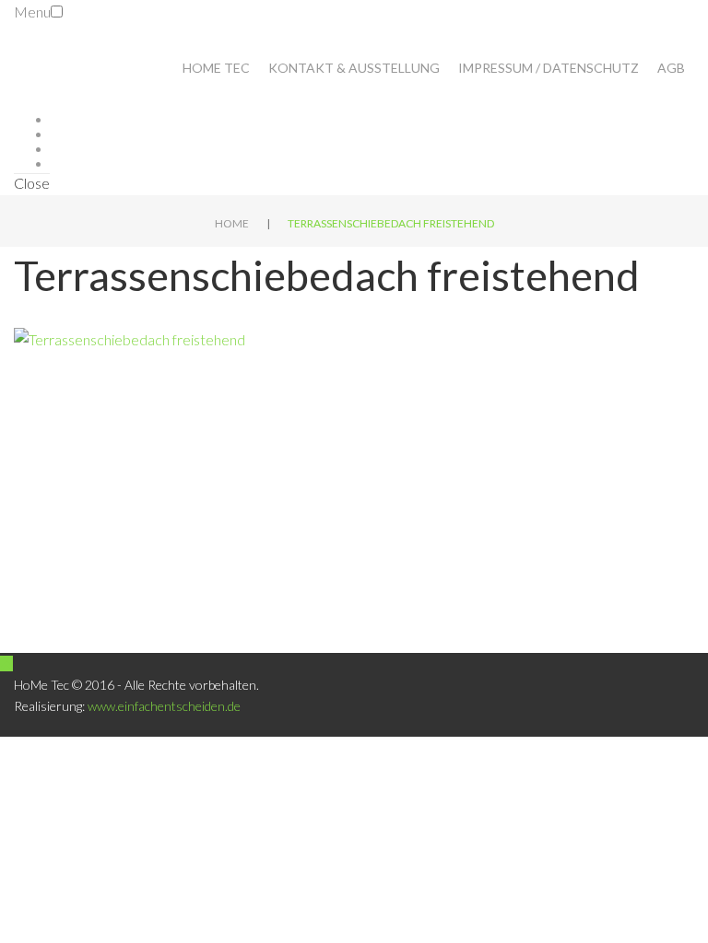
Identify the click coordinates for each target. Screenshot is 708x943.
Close (32, 183)
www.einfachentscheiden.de (164, 706)
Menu (32, 11)
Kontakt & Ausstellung (354, 68)
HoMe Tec (216, 68)
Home (232, 223)
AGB (671, 68)
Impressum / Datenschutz (548, 68)
